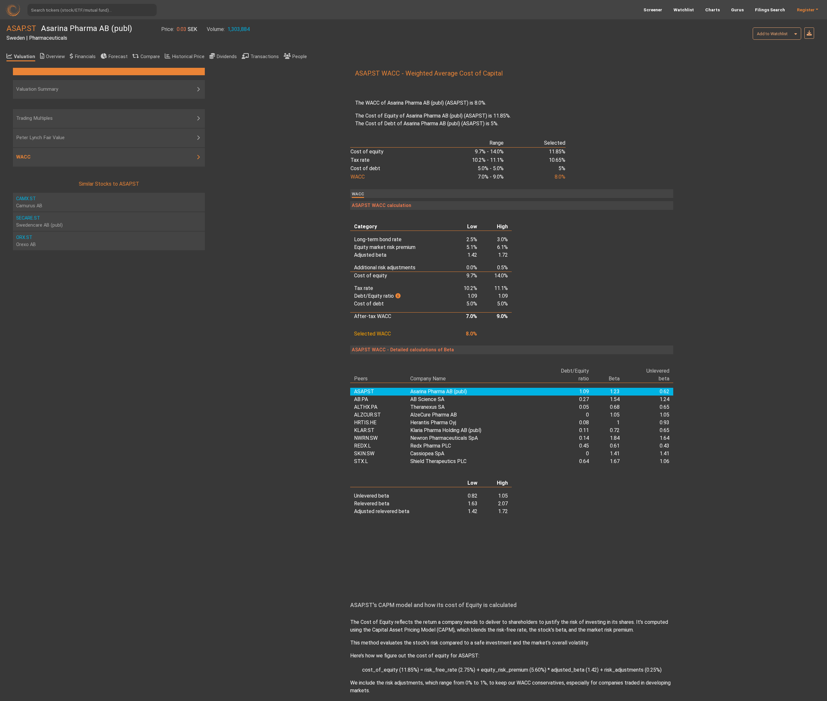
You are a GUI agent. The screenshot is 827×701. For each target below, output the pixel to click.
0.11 (584, 430)
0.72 (614, 430)
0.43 (664, 446)
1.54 (614, 399)
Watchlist (684, 9)
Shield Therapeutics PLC (438, 461)
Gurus (737, 9)
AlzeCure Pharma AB (433, 415)
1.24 (664, 399)
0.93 (664, 422)
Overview (55, 56)
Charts (712, 9)
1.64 (664, 438)
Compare (150, 56)
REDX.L (362, 446)
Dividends (227, 56)
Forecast (118, 56)
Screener (653, 9)
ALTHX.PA (365, 407)
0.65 (664, 407)
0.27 (584, 399)
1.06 (664, 461)
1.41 (614, 453)
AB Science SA (427, 399)
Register (806, 9)
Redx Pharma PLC (430, 446)
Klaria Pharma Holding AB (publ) (445, 430)
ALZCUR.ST (367, 415)
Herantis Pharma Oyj (433, 422)
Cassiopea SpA (427, 453)
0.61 (614, 446)
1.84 (614, 438)
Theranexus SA (427, 407)
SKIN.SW (364, 453)
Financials (85, 56)
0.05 (584, 407)
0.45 (584, 446)
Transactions (264, 56)
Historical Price (188, 56)
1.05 (614, 415)
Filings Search (770, 9)
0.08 (584, 422)
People (299, 56)
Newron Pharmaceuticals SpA (444, 438)
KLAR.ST (364, 430)
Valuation (24, 56)
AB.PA (361, 399)
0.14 (584, 438)
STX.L (361, 461)
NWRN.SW (366, 438)
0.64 (584, 461)
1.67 (614, 461)
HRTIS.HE (365, 422)
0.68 (614, 407)
